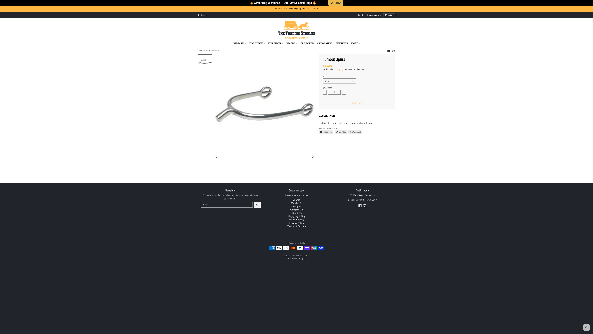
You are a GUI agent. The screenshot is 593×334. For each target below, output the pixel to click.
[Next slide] (313, 157)
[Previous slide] (216, 157)
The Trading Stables (300, 255)
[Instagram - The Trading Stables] (393, 51)
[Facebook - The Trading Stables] (388, 51)
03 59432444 (356, 195)
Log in (361, 15)
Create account (373, 15)
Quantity (327, 88)
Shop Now (336, 2)
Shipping (339, 69)
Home (200, 51)
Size (325, 77)
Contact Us (370, 195)
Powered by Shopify (296, 258)
